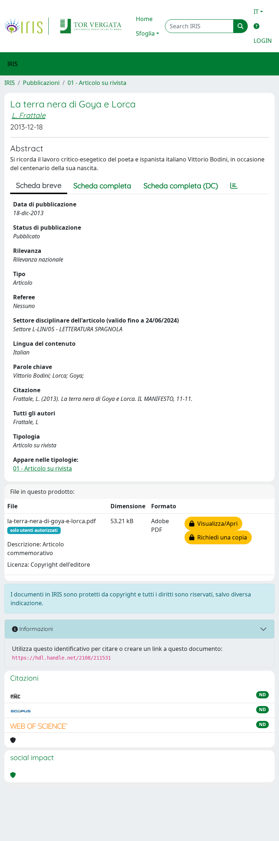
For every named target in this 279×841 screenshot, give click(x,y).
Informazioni (35, 628)
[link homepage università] (90, 26)
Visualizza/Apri (216, 524)
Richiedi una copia (220, 537)
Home (144, 19)
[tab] (234, 185)
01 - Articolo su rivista (97, 83)
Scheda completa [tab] (102, 185)
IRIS (9, 83)
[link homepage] (26, 26)
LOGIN (263, 41)
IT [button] (256, 12)
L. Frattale (28, 115)
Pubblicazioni (41, 83)
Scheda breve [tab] (38, 185)
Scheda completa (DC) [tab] (180, 185)
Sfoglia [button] (145, 33)
